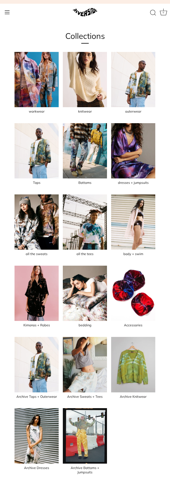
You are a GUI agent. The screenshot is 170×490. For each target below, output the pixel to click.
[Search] (153, 12)
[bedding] (85, 293)
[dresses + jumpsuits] (133, 150)
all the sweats (36, 254)
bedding (85, 325)
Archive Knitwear (133, 396)
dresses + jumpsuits (133, 183)
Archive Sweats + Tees (85, 396)
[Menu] (7, 12)
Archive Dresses (36, 468)
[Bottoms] (85, 150)
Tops (36, 183)
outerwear (133, 111)
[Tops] (37, 150)
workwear (37, 111)
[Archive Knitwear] (133, 364)
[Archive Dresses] (37, 435)
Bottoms (84, 183)
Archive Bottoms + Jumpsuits (85, 470)
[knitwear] (85, 79)
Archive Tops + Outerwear (36, 396)
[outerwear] (133, 79)
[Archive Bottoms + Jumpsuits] (85, 435)
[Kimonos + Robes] (37, 293)
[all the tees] (85, 222)
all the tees (85, 254)
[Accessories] (133, 293)
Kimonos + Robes (36, 325)
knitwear (85, 111)
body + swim (133, 254)
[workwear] (37, 79)
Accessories (133, 325)
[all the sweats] (37, 222)
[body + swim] (133, 222)
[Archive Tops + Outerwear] (37, 364)
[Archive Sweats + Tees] (85, 364)
